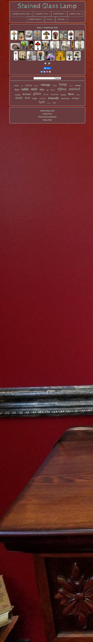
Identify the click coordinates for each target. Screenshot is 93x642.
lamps (34, 98)
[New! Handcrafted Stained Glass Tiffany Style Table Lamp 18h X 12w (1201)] (69, 60)
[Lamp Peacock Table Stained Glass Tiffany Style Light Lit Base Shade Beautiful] (46, 40)
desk (27, 97)
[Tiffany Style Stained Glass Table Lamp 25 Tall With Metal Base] (37, 40)
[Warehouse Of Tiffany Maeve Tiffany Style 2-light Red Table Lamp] (37, 50)
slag (22, 85)
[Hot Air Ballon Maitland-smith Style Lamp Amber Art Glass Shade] (41, 60)
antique (75, 98)
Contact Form (47, 114)
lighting (28, 85)
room (77, 95)
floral (53, 90)
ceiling (71, 85)
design (49, 103)
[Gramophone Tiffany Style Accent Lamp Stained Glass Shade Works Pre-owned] (55, 40)
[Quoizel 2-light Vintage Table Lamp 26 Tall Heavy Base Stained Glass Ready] (14, 40)
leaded (63, 95)
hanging (17, 95)
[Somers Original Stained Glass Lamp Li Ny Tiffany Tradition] (31, 50)
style (34, 89)
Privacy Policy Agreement (47, 117)
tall (47, 90)
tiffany (62, 89)
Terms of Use (47, 120)
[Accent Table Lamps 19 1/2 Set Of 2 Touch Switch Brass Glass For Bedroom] (65, 50)
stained (74, 89)
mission (42, 98)
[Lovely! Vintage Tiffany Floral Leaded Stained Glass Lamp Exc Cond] (21, 40)
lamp (63, 84)
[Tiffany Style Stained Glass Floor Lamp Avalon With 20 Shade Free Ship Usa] (63, 40)
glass (37, 93)
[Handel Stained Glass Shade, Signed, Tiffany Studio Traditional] (15, 50)
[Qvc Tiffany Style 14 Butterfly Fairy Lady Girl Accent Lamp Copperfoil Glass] (45, 50)
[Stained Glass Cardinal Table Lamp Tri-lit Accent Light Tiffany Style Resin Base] (31, 60)
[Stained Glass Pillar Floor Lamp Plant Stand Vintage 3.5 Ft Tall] (72, 50)
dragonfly (53, 98)
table (25, 89)
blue (42, 89)
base (17, 89)
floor (71, 94)
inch (54, 103)
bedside (16, 85)
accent (46, 94)
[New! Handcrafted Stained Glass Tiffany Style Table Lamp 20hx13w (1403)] (22, 60)
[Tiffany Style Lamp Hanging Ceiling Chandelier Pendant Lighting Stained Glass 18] (79, 40)
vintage (45, 84)
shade (18, 97)
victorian (55, 94)
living (55, 85)
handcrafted (65, 98)
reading (78, 85)
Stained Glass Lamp (47, 110)
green (36, 85)
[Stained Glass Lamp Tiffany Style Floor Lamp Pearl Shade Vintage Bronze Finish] (50, 60)
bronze (27, 94)
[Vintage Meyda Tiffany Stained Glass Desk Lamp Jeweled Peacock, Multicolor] (77, 60)
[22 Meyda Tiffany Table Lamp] (24, 50)
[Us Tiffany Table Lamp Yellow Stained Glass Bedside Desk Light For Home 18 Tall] (60, 60)
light (42, 102)
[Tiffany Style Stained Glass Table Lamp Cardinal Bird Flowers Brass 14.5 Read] (71, 40)
